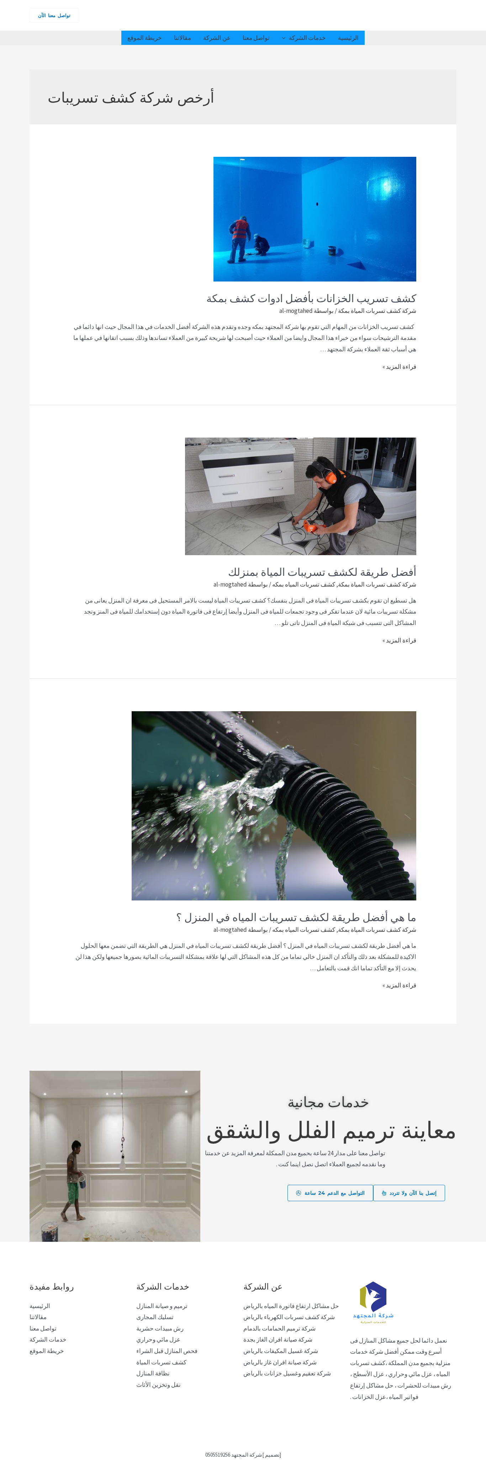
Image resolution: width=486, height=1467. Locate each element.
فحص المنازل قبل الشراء (166, 1351)
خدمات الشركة (307, 38)
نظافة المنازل (153, 1373)
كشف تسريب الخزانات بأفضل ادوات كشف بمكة (311, 297)
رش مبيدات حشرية (160, 1328)
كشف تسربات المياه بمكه (303, 584)
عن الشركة (217, 38)
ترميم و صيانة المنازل (161, 1306)
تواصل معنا (256, 38)
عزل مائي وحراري (158, 1339)
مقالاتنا (182, 38)
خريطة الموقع (144, 38)
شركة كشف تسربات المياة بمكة (377, 311)
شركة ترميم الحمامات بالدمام (279, 1328)
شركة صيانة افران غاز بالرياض (280, 1362)
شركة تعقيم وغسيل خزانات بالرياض (287, 1373)
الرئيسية (348, 38)
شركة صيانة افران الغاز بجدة (277, 1339)
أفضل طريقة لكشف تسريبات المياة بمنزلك (322, 571)
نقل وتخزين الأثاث (158, 1385)
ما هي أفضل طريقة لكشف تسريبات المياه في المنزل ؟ (296, 916)
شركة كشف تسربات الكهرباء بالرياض (289, 1317)
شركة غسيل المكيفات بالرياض (280, 1351)
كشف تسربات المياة (161, 1362)
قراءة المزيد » (399, 367)
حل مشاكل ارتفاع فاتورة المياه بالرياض (291, 1306)
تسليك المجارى (155, 1317)
